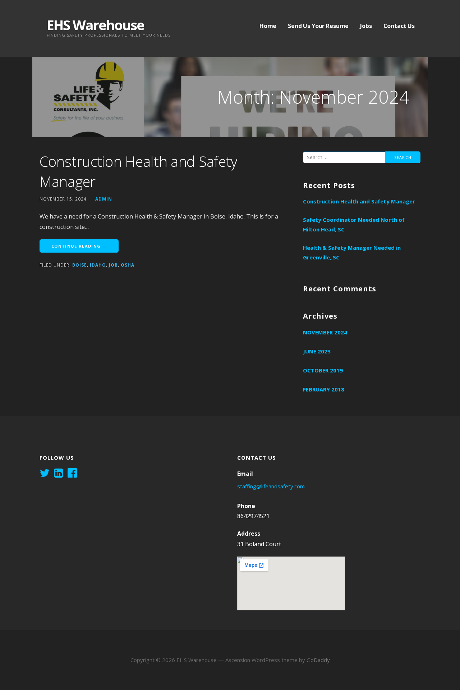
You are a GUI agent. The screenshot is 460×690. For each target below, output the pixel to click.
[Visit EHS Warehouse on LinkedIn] (58, 473)
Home (267, 26)
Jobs (366, 26)
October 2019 (323, 370)
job (113, 265)
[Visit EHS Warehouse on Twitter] (45, 473)
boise (79, 265)
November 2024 (325, 332)
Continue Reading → (79, 246)
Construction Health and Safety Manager (359, 201)
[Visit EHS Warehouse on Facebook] (72, 473)
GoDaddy (318, 659)
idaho (98, 265)
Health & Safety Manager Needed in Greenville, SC (352, 252)
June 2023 (317, 351)
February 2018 (323, 389)
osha (127, 265)
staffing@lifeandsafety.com (271, 486)
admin (103, 199)
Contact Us (399, 26)
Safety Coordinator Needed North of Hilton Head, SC (354, 224)
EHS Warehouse (95, 24)
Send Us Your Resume (318, 26)
